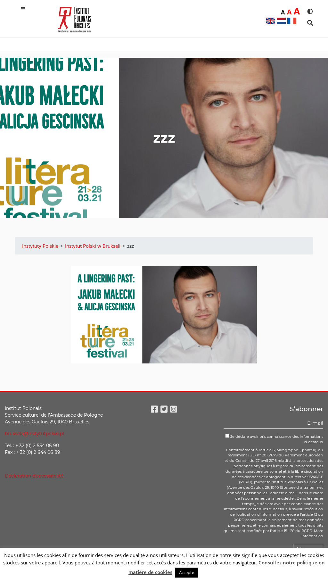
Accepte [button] (186, 572)
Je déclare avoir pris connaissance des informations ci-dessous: (276, 439)
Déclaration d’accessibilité (34, 476)
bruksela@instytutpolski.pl (34, 434)
